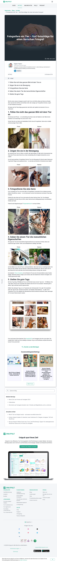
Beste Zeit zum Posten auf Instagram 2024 (19, 399)
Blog (13, 10)
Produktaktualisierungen (36, 498)
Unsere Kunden (46, 497)
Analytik (5, 494)
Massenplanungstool (22, 502)
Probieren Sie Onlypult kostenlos (29, 446)
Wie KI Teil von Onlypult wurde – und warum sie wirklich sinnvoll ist (14, 374)
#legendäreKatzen (27, 203)
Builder (5, 496)
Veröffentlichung (7, 492)
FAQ (18, 509)
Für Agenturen (7, 506)
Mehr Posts (30, 383)
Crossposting (20, 504)
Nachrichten (28, 5)
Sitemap (15, 551)
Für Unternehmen (7, 512)
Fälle (35, 5)
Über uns (45, 492)
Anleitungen (33, 494)
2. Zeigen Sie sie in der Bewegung (19, 85)
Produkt (42, 5)
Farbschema (12, 402)
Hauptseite (8, 10)
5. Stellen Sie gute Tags (15, 94)
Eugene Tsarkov (18, 63)
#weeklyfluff (29, 338)
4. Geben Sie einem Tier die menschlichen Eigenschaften (26, 91)
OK (52, 559)
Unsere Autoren (33, 500)
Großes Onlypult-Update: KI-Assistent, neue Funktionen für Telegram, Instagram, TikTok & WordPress (30, 374)
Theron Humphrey (19, 273)
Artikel (20, 5)
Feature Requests (21, 515)
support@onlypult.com (41, 547)
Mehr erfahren (23, 560)
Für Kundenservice (8, 504)
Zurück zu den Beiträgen (31, 347)
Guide (14, 5)
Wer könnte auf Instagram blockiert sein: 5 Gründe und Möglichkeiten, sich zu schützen (30, 405)
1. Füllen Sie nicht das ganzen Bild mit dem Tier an (24, 82)
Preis (44, 499)
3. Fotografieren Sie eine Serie (18, 88)
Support (19, 511)
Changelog (19, 513)
